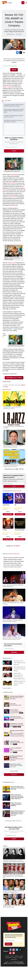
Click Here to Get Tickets (14, 377)
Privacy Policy (20, 963)
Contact (17, 956)
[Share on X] (20, 52)
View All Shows (14, 771)
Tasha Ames (11, 197)
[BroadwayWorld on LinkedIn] (17, 949)
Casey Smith (16, 171)
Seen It (8, 511)
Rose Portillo (13, 205)
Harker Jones (16, 553)
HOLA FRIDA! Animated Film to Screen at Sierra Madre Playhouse (13, 121)
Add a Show (14, 774)
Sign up (14, 839)
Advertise (7, 956)
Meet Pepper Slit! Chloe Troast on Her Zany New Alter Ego (19, 668)
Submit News (9, 957)
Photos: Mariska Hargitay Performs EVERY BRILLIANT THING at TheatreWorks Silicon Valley (14, 111)
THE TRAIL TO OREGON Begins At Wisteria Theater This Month (13, 116)
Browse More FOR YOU (13, 821)
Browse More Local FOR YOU (14, 469)
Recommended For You (8, 782)
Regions (15, 957)
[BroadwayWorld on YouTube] (13, 953)
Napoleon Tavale (8, 258)
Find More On (13, 546)
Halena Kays (11, 263)
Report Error (14, 959)
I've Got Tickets (8, 514)
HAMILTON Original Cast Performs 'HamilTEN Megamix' (19, 683)
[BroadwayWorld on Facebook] (10, 949)
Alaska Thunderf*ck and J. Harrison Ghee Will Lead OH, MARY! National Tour (13, 860)
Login (19, 2)
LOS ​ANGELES (10, 2)
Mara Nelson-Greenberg (12, 86)
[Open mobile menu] (26, 2)
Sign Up (14, 70)
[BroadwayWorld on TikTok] (20, 949)
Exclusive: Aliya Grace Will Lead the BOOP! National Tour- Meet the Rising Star (13, 876)
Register (15, 2)
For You (9, 389)
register (23, 385)
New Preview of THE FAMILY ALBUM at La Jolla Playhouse (19, 662)
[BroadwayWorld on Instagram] (13, 949)
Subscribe (14, 652)
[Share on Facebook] (17, 52)
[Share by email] (24, 52)
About (12, 956)
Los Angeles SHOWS (8, 692)
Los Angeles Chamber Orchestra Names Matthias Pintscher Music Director (14, 105)
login (6, 387)
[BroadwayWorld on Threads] (10, 953)
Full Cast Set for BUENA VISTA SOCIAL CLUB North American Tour (13, 891)
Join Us (21, 956)
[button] (22, 2)
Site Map (20, 957)
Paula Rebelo (7, 171)
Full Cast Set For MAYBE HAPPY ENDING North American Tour (14, 906)
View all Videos (7, 688)
